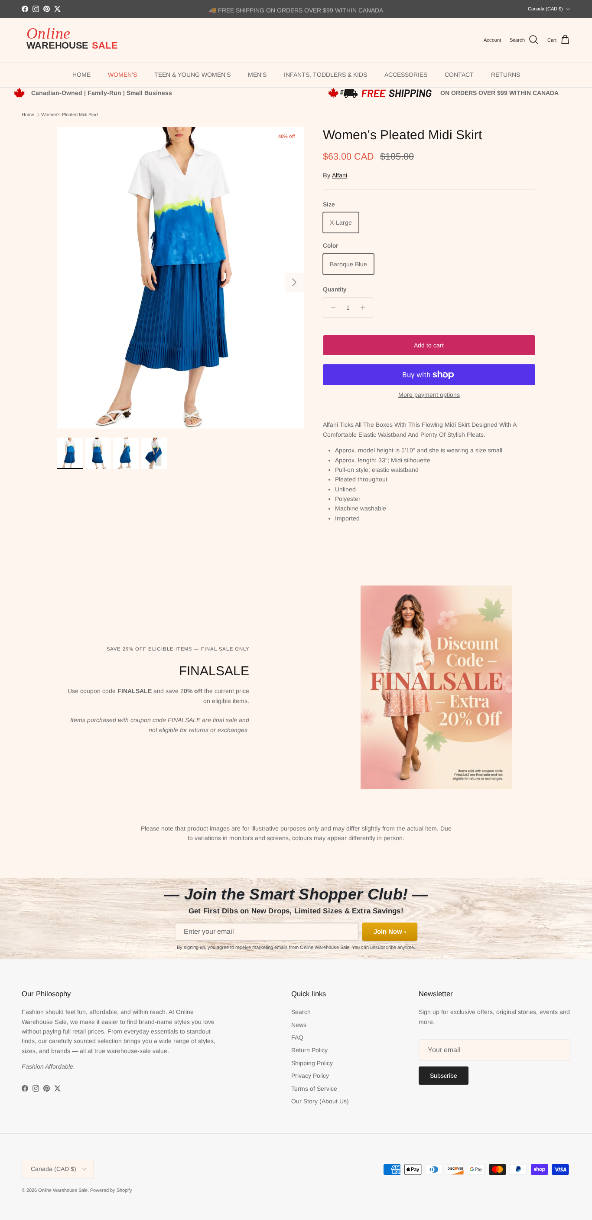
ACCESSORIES (405, 74)
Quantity (335, 289)
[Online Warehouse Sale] (76, 40)
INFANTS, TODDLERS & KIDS (325, 74)
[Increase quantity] (365, 307)
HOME (81, 74)
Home (28, 114)
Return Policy (309, 1050)
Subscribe (443, 1075)
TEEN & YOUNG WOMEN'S (192, 74)
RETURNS (505, 74)
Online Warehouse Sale (63, 1190)
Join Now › (390, 931)
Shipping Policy (312, 1063)
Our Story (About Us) (320, 1101)
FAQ (297, 1037)
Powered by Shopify (111, 1190)
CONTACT (459, 74)
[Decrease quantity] (330, 307)
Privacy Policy (310, 1075)
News (298, 1024)
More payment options (429, 394)
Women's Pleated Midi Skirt (69, 114)
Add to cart (429, 345)
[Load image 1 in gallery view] (180, 278)
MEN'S (257, 74)
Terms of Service (314, 1088)
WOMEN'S (122, 74)
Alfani (339, 175)
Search (301, 1011)
